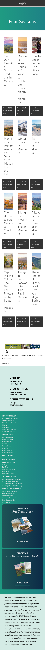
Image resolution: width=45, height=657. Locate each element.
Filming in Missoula (8, 487)
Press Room (7, 449)
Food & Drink (6, 440)
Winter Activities (7, 446)
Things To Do (7, 428)
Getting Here (6, 459)
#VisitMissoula (16, 399)
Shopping (5, 442)
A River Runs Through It (10, 412)
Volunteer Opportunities (10, 491)
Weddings (5, 465)
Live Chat (23, 388)
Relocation (5, 421)
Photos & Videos (7, 489)
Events (4, 437)
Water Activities (7, 444)
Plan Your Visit (9, 456)
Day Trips (5, 461)
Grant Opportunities (8, 494)
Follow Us (6, 357)
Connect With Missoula (12, 482)
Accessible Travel (8, 467)
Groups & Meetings (8, 463)
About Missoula (9, 410)
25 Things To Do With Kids (10, 475)
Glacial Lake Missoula (9, 416)
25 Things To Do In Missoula (11, 473)
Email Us (13, 388)
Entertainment (7, 435)
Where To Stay (8, 453)
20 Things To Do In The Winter (12, 477)
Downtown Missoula (8, 414)
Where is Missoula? (8, 425)
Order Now (22, 535)
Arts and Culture (7, 433)
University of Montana (9, 423)
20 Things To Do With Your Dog (12, 479)
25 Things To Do (7, 431)
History (4, 419)
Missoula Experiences (9, 485)
